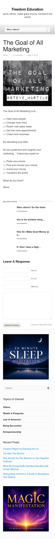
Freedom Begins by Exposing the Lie (21, 448)
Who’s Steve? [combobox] (13, 29)
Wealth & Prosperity (13, 413)
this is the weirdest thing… (31, 219)
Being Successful (12, 425)
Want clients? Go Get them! (31, 207)
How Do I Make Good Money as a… (33, 233)
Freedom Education (27, 9)
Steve (5, 55)
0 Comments (17, 55)
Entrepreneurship (12, 431)
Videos (6, 407)
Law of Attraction (12, 419)
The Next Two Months (13, 453)
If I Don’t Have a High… (29, 246)
